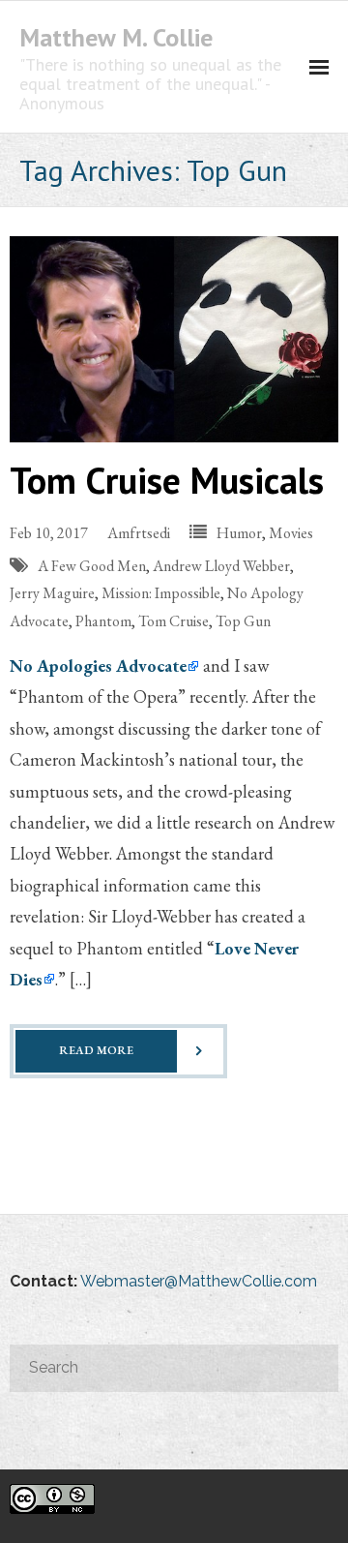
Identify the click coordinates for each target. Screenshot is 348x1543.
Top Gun (243, 621)
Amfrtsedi (138, 533)
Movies (291, 533)
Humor (239, 533)
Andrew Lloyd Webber (221, 566)
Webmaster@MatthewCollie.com (198, 1281)
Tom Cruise (173, 621)
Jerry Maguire (52, 593)
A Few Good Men (92, 566)
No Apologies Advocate (98, 665)
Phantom (103, 621)
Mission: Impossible (161, 593)
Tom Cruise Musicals (167, 479)
